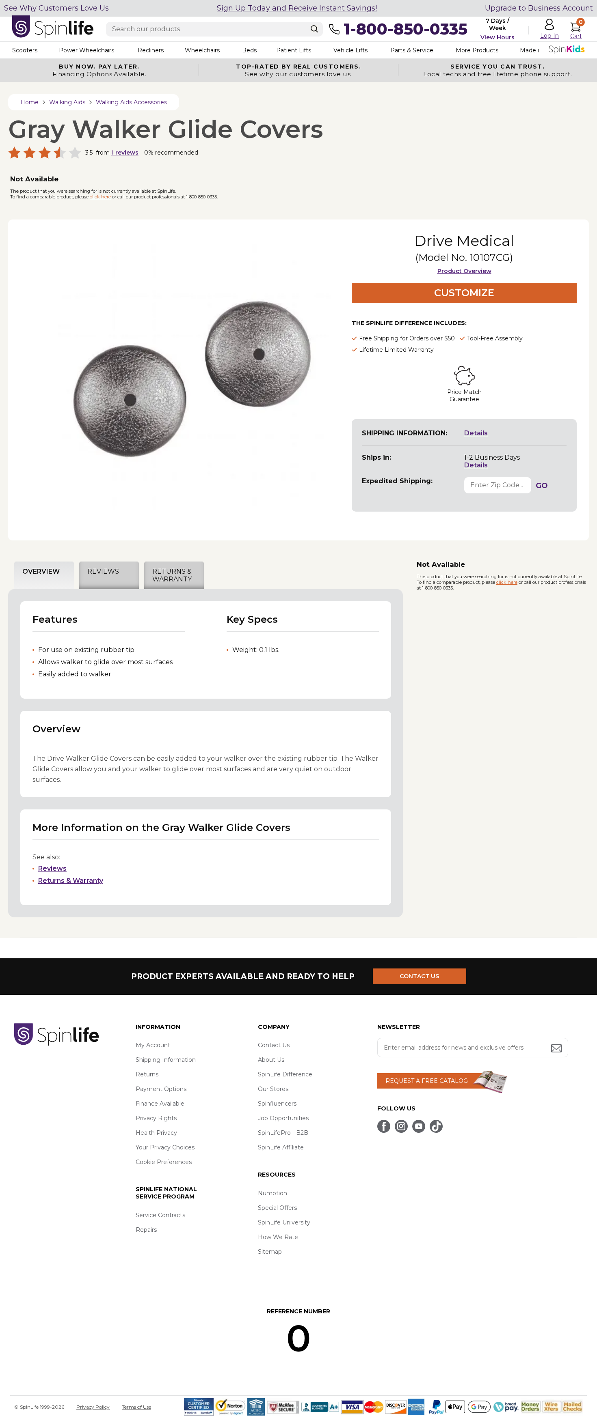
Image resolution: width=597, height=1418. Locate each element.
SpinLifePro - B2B (283, 1132)
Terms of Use (136, 1407)
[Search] (314, 28)
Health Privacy (156, 1132)
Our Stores (273, 1089)
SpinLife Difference (285, 1074)
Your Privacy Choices (165, 1147)
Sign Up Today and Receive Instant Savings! (297, 8)
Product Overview (464, 271)
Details (476, 433)
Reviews (52, 868)
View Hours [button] (497, 37)
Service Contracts (160, 1215)
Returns (147, 1074)
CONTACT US (419, 976)
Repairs (146, 1229)
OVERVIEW (41, 571)
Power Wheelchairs (86, 50)
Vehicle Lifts (350, 50)
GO (542, 485)
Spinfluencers (277, 1103)
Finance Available (160, 1103)
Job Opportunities (283, 1118)
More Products (477, 50)
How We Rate (278, 1237)
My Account (153, 1045)
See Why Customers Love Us (56, 8)
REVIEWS (103, 571)
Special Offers (277, 1207)
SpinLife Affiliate (281, 1147)
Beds (249, 50)
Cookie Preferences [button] (164, 1162)
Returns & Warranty (70, 880)
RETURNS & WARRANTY (172, 575)
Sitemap (270, 1251)
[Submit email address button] (557, 1049)
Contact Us (274, 1045)
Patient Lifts (293, 50)
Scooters (24, 50)
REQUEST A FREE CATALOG (426, 1080)
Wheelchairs (202, 50)
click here (100, 197)
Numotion (272, 1193)
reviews (124, 152)
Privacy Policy (93, 1407)
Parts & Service (411, 50)
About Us (271, 1059)
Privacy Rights (156, 1118)
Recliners (151, 50)
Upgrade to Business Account (539, 8)
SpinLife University (284, 1222)
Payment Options (161, 1089)
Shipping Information (166, 1059)
